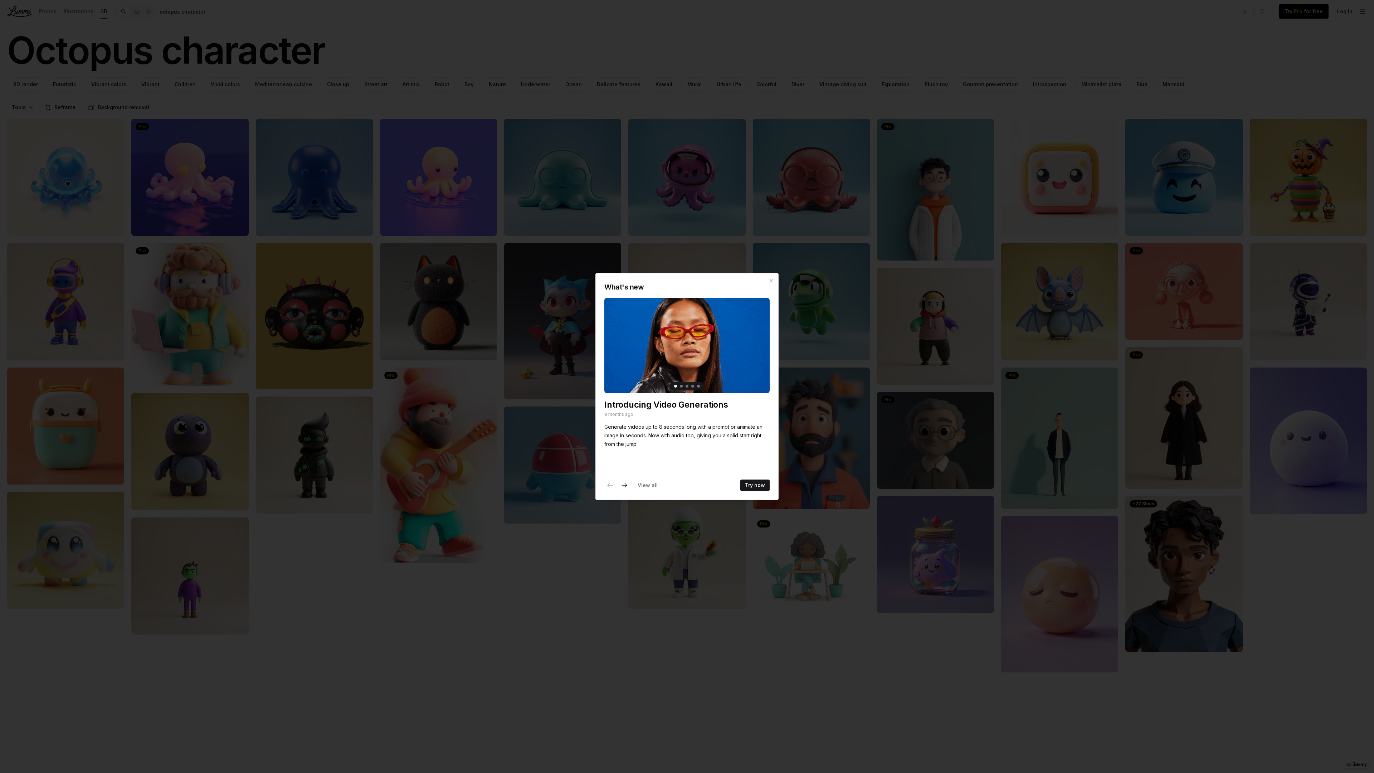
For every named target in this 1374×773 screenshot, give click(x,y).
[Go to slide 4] (692, 386)
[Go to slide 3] (687, 386)
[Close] (771, 280)
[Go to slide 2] (681, 386)
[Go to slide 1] (675, 386)
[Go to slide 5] (698, 386)
